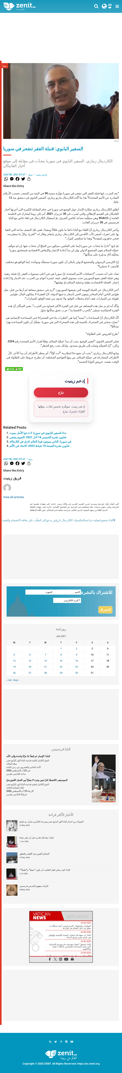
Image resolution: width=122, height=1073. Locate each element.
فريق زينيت (41, 174)
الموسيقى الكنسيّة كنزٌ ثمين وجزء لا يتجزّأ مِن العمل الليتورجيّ (37, 780)
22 (61, 667)
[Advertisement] (61, 36)
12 (14, 660)
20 (30, 667)
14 (45, 660)
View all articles (13, 497)
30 (76, 673)
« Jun (9, 680)
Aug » (16, 680)
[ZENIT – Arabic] (34, 6)
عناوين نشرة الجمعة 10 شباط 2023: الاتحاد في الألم (40, 445)
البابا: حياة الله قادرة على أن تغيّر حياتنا (36, 837)
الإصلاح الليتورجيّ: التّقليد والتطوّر (34, 854)
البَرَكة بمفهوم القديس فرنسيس (33, 886)
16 (76, 660)
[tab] (45, 915)
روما (4, 65)
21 (45, 667)
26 (14, 673)
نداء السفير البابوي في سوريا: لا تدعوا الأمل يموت (38, 433)
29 (61, 673)
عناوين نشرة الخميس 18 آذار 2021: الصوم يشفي (38, 437)
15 (61, 660)
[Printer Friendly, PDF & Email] (14, 369)
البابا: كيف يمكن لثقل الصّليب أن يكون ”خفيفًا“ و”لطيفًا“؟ (44, 870)
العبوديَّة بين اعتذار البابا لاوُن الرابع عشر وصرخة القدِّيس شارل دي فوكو (51, 821)
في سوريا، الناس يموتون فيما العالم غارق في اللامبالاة (40, 441)
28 (45, 673)
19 (14, 667)
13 (30, 660)
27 (30, 673)
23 (76, 667)
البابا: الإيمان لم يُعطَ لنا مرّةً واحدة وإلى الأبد (28, 756)
